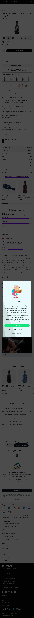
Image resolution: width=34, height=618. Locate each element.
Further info (22, 329)
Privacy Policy (19, 333)
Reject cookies (12, 329)
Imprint (13, 333)
